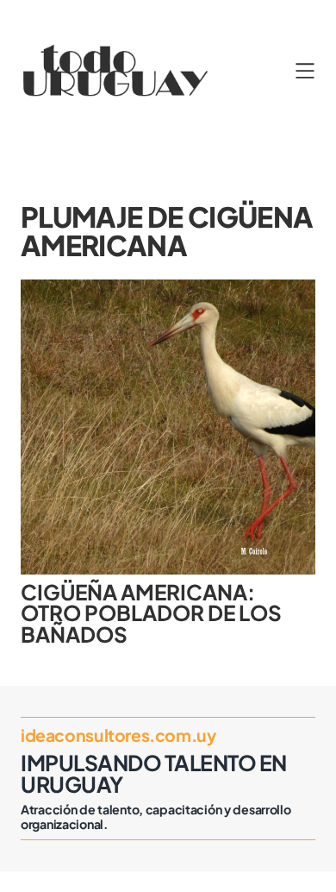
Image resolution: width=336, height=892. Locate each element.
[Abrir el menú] (305, 70)
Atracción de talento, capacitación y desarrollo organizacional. (156, 816)
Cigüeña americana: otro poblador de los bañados (151, 612)
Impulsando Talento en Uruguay (154, 773)
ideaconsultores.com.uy (118, 735)
